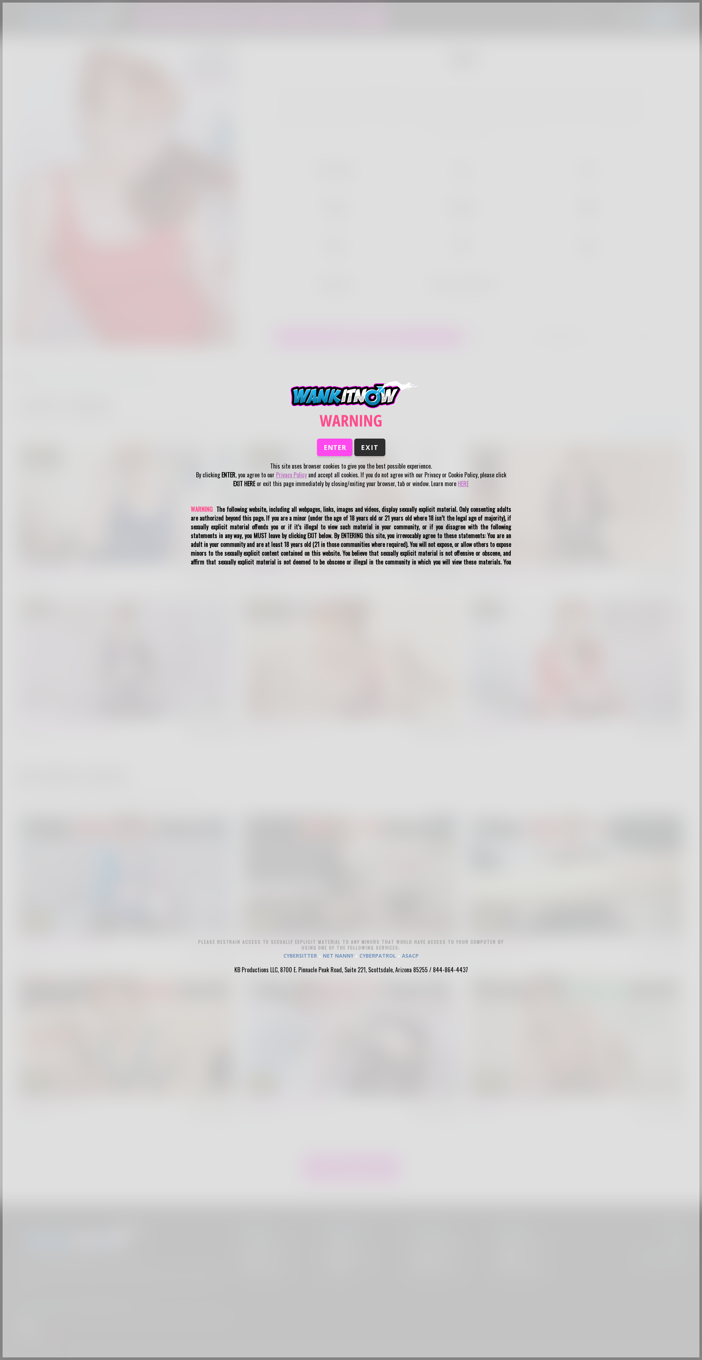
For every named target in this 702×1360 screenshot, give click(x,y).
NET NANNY (338, 955)
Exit (370, 447)
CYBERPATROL (377, 955)
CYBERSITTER (300, 955)
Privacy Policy (291, 474)
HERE (463, 483)
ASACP (410, 955)
